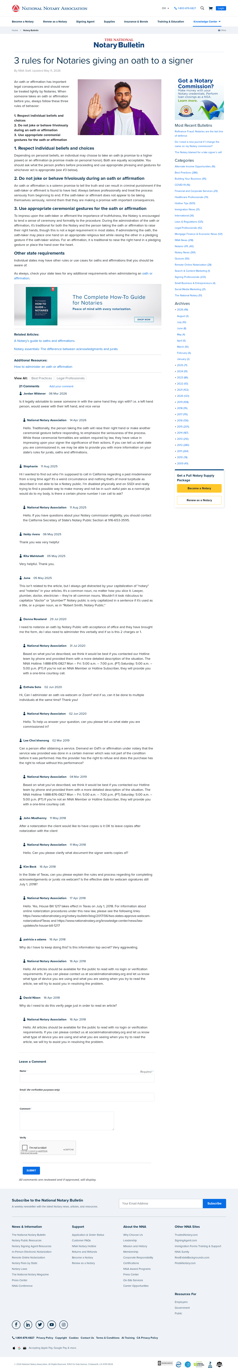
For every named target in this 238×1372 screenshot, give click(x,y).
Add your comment (61, 386)
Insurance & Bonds (136, 21)
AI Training (128, 1337)
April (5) (181, 340)
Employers (181, 1302)
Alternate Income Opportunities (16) (195, 166)
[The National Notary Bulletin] (119, 44)
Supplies (109, 21)
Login (221, 8)
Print (223, 30)
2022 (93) (182, 383)
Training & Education (170, 21)
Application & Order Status (88, 1235)
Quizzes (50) (182, 258)
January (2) (183, 359)
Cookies (74, 1337)
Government (182, 1307)
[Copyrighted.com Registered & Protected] (165, 1363)
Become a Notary (23, 21)
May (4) (181, 334)
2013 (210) (183, 439)
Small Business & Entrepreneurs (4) (195, 283)
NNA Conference (22, 1286)
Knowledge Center (205, 21)
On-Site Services (133, 1280)
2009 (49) (182, 463)
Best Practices (41, 378)
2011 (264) (182, 451)
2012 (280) (183, 445)
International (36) (184, 215)
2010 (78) (182, 457)
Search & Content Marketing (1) (192, 270)
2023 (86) (182, 377)
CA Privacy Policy (147, 1337)
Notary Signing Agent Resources (31, 1246)
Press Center (19, 1280)
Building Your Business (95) (190, 178)
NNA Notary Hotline (84, 1246)
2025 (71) (182, 365)
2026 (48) (182, 309)
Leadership (130, 1240)
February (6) (184, 353)
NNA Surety (182, 1251)
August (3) (183, 316)
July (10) (181, 322)
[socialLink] (17, 1324)
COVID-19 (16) (182, 184)
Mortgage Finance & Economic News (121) (198, 234)
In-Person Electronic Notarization (32, 1251)
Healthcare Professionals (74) (191, 197)
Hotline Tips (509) (185, 203)
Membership (130, 1251)
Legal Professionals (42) (188, 227)
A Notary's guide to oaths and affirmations (44, 341)
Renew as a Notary (55, 21)
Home (15, 30)
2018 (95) (182, 408)
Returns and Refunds (84, 1251)
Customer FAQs (81, 1240)
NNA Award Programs (137, 1269)
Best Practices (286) (186, 172)
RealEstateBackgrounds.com (192, 1257)
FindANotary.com (185, 1263)
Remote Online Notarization (28, 1257)
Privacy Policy (44, 1337)
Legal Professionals (71, 378)
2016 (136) (182, 420)
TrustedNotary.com (186, 1235)
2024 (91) (182, 371)
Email (40, 1089)
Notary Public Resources (26, 1240)
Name (23, 1071)
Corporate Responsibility (138, 1257)
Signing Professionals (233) (190, 277)
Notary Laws (19, 1269)
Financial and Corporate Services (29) (196, 191)
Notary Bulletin (30, 30)
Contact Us (87, 1337)
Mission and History (135, 1246)
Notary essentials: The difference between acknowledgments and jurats (66, 349)
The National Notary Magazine (30, 1274)
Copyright (61, 1337)
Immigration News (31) (187, 209)
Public (178, 1313)
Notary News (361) (185, 252)
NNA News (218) (184, 240)
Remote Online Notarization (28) (193, 264)
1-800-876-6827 (187, 8)
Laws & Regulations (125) (189, 221)
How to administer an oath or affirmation (43, 367)
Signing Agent (85, 21)
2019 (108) (183, 402)
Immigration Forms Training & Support (198, 1246)
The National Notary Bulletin (29, 1235)
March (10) (183, 346)
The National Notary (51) (188, 295)
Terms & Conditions (108, 1337)
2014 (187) (182, 432)
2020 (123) (183, 396)
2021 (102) (183, 389)
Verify (23, 1137)
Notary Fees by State (24, 1263)
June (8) (181, 328)
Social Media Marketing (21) (190, 289)
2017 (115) (182, 414)
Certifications (131, 1263)
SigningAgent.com (186, 1240)
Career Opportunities (136, 1286)
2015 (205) (183, 426)
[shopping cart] (209, 8)
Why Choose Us (133, 1235)
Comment (26, 1108)
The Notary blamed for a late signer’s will (198, 152)
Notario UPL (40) (184, 246)
